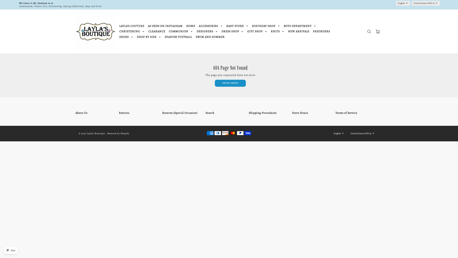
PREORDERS (321, 31)
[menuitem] (132, 26)
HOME (190, 26)
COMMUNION (179, 31)
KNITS (275, 31)
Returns (124, 113)
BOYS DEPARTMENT (298, 26)
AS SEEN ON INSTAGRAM (165, 26)
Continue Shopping (230, 83)
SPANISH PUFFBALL (178, 37)
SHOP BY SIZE (147, 37)
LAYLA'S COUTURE (131, 26)
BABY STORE (235, 26)
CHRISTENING (129, 31)
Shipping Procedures (263, 113)
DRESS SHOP (230, 31)
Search (210, 113)
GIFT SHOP (255, 31)
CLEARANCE (156, 31)
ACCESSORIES (208, 26)
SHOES (124, 37)
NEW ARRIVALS (299, 31)
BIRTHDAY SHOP (263, 26)
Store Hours (300, 113)
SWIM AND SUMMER (210, 37)
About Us (81, 113)
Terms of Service (346, 113)
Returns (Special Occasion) (180, 113)
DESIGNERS (205, 31)
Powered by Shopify (118, 133)
